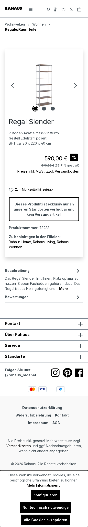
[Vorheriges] (12, 85)
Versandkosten (18, 446)
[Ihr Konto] (71, 9)
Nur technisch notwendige (45, 507)
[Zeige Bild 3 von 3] (53, 109)
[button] (44, 356)
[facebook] (79, 373)
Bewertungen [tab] (17, 297)
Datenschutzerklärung (42, 408)
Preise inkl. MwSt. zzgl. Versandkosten (48, 171)
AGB (56, 423)
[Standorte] (56, 9)
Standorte (15, 356)
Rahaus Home (20, 242)
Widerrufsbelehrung (33, 415)
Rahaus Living (44, 242)
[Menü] (31, 9)
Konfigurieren (45, 495)
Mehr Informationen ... (44, 485)
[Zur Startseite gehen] (13, 7)
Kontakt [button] (12, 323)
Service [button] (12, 345)
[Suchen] (48, 9)
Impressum (38, 423)
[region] (44, 85)
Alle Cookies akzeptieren (45, 520)
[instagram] (55, 373)
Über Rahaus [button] (17, 334)
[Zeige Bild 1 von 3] (35, 109)
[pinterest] (67, 373)
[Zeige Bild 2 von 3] (44, 109)
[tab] (43, 279)
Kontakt (62, 415)
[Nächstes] (75, 85)
